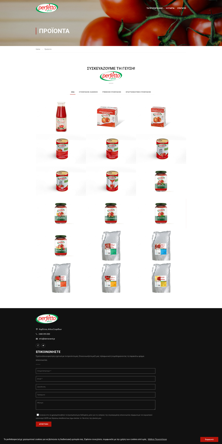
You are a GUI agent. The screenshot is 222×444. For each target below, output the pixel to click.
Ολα (72, 92)
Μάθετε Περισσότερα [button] (157, 439)
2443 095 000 (44, 334)
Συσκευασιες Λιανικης (88, 92)
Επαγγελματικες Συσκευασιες (138, 92)
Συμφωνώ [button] (209, 439)
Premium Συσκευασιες (111, 92)
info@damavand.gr (47, 339)
